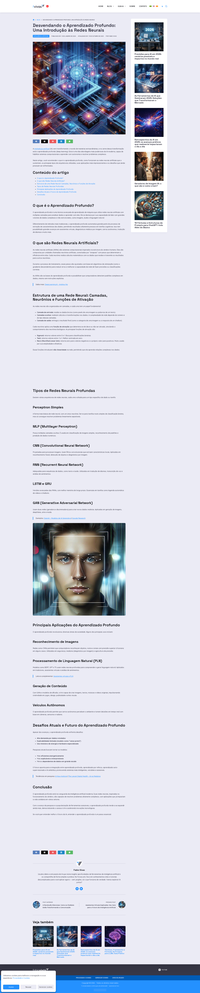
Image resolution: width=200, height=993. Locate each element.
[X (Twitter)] (44, 141)
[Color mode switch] (162, 6)
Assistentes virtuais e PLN (63, 676)
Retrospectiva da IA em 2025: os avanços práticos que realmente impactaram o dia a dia (90, 952)
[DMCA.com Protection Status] (100, 990)
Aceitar (11, 987)
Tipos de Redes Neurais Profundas (50, 186)
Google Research (79, 518)
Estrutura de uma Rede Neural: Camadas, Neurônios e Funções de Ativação (66, 184)
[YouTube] (47, 6)
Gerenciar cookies (45, 987)
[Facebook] (36, 141)
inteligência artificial (41, 149)
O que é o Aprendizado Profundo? (50, 178)
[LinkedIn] (61, 141)
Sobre (132, 6)
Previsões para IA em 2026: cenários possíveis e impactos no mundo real (43, 952)
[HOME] (33, 20)
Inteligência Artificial (41, 36)
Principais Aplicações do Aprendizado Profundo (55, 189)
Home (100, 6)
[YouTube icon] (81, 888)
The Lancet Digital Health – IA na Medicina (84, 776)
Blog (109, 6)
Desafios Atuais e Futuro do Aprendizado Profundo (56, 192)
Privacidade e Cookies (21, 978)
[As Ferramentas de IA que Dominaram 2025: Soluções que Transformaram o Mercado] (67, 936)
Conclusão (41, 195)
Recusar (28, 987)
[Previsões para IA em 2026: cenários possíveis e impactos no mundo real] (43, 936)
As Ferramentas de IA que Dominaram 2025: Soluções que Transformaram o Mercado (66, 953)
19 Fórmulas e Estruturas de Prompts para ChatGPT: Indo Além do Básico (149, 225)
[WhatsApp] (69, 141)
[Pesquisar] (166, 6)
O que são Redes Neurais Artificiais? (51, 181)
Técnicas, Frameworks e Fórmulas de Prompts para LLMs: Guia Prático (115, 952)
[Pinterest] (52, 141)
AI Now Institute (61, 776)
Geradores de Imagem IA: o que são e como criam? (148, 184)
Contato (143, 6)
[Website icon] (77, 888)
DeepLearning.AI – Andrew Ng (56, 284)
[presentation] (149, 36)
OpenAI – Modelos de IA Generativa (57, 518)
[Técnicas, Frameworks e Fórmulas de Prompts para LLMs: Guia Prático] (115, 936)
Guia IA (121, 6)
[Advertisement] (79, 366)
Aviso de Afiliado (118, 978)
